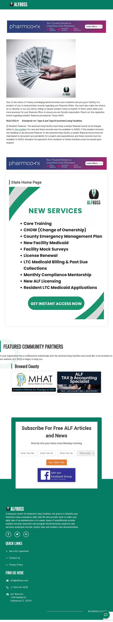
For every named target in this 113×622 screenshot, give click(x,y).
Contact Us (14, 558)
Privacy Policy (16, 564)
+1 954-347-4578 (19, 587)
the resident (21, 129)
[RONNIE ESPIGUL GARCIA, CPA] (79, 392)
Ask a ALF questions (19, 551)
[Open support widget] (106, 615)
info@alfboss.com (19, 580)
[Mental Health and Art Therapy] (34, 392)
